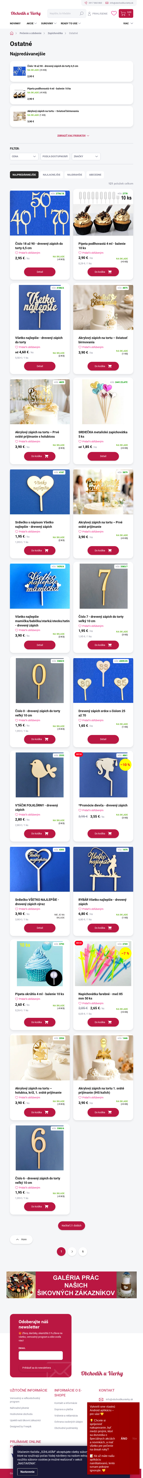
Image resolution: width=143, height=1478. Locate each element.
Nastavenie (27, 1471)
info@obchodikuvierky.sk (119, 1399)
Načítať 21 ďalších (71, 1225)
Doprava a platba (63, 1409)
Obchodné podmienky (66, 1428)
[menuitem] (16, 23)
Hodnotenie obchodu (21, 1414)
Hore (24, 1239)
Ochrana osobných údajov (68, 1421)
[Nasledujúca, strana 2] (72, 1251)
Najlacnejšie (51, 174)
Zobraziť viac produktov (71, 135)
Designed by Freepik (20, 1426)
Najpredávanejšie (24, 174)
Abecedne (95, 174)
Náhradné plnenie (19, 1408)
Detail (40, 271)
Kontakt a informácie (65, 1403)
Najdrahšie (74, 174)
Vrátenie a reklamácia (66, 1415)
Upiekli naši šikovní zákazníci (25, 1420)
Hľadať (81, 13)
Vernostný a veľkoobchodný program (25, 1400)
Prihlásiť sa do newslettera (36, 1367)
